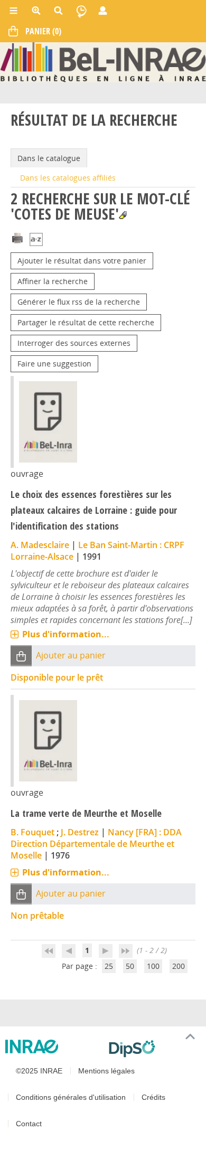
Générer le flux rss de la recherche (78, 302)
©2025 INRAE (39, 1071)
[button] (21, 655)
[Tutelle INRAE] (52, 1046)
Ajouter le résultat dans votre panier (81, 261)
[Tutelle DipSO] (153, 1049)
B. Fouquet (32, 832)
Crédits (153, 1097)
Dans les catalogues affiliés (68, 178)
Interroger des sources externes (73, 343)
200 (178, 966)
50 (130, 966)
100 (153, 966)
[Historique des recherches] (81, 10)
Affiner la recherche (52, 281)
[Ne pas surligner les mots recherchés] (123, 215)
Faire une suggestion (54, 364)
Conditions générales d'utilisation (71, 1097)
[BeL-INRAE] (103, 61)
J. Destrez (80, 832)
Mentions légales (106, 1071)
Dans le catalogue (48, 158)
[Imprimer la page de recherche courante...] (17, 237)
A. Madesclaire (40, 545)
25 (109, 966)
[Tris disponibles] (36, 240)
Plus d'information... (65, 634)
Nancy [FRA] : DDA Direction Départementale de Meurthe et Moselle (96, 843)
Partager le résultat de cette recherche (85, 322)
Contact (29, 1123)
